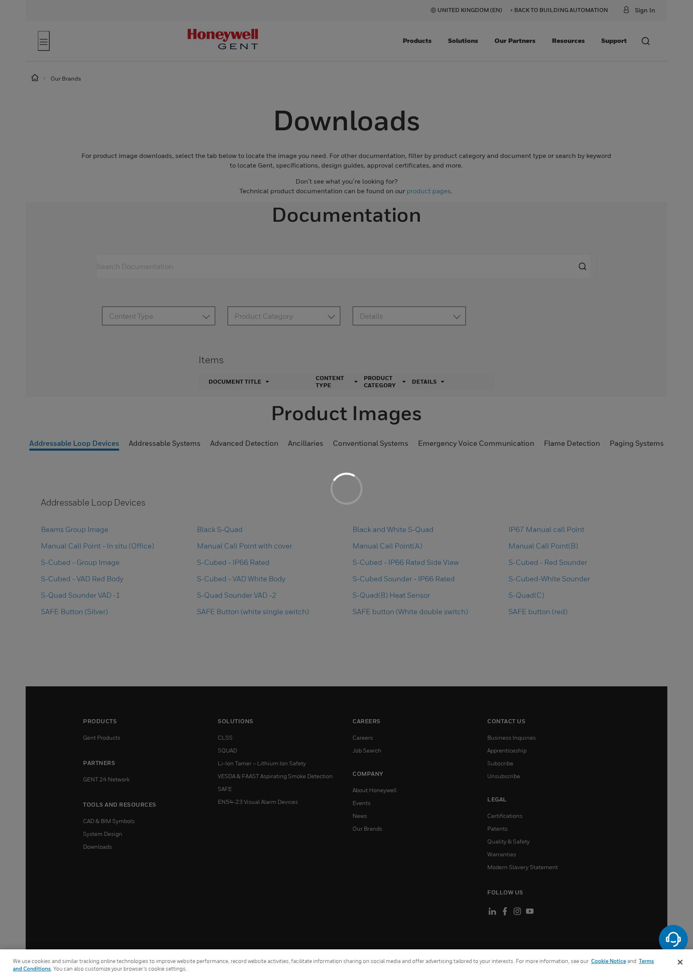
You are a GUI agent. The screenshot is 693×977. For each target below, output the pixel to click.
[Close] (680, 962)
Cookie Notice (608, 961)
